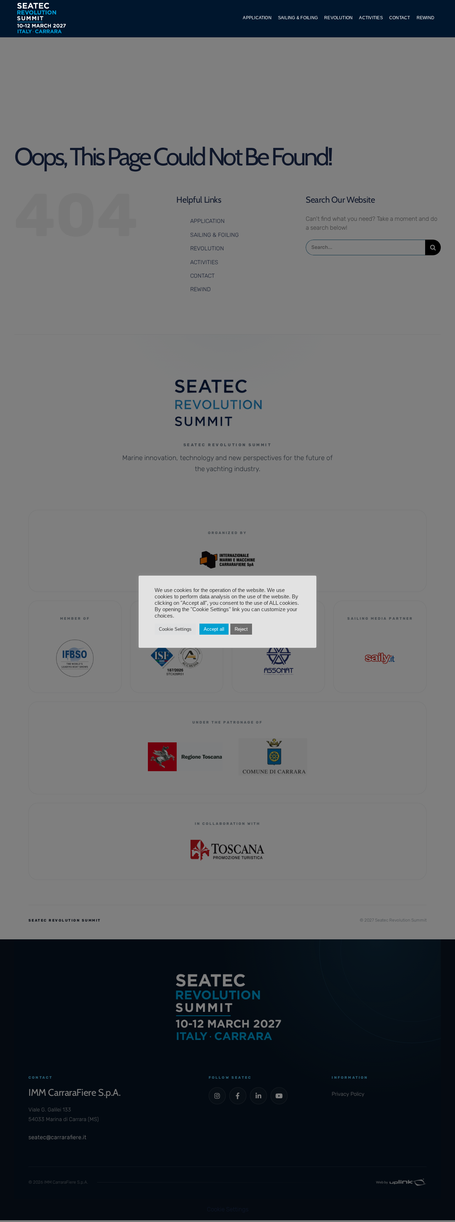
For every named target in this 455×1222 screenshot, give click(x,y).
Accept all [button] (214, 629)
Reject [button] (241, 629)
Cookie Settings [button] (175, 629)
